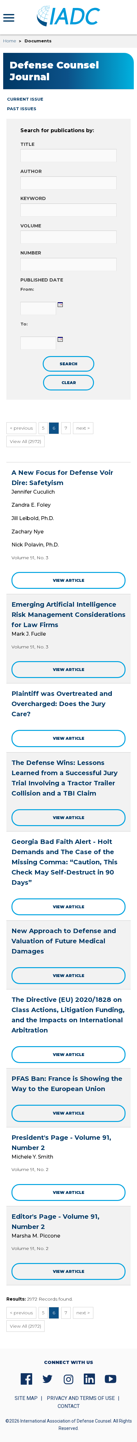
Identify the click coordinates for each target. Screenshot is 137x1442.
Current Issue (25, 99)
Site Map (26, 1398)
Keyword (33, 198)
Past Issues (21, 108)
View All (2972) (25, 441)
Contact (69, 1406)
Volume (30, 226)
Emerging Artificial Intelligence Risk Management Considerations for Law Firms (68, 615)
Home (9, 40)
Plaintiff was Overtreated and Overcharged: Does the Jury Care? (61, 704)
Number (30, 253)
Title (27, 144)
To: (24, 323)
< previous (21, 428)
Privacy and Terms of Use (81, 1398)
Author (31, 171)
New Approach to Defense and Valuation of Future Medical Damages (63, 941)
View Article (68, 580)
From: (27, 289)
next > (83, 428)
